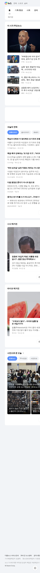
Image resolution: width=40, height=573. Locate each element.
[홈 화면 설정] (35, 568)
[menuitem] (9, 10)
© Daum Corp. (10, 566)
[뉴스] (10, 3)
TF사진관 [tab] (23, 358)
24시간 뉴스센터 (26, 555)
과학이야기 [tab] (13, 132)
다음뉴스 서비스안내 (12, 555)
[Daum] (6, 3)
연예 (15, 3)
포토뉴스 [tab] (12, 358)
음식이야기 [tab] (25, 132)
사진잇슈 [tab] (34, 358)
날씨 (26, 3)
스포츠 (20, 3)
